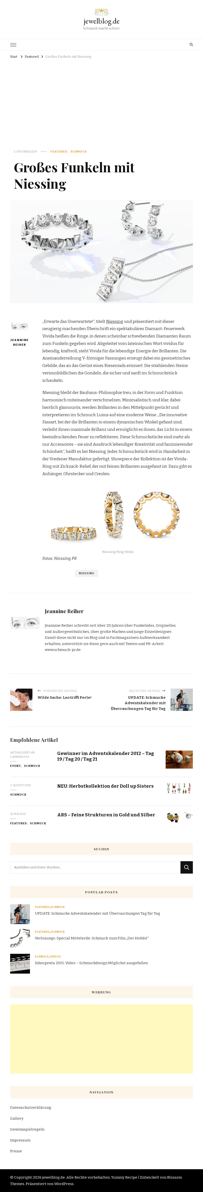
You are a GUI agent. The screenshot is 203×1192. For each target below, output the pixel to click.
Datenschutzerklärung (30, 1107)
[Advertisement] (101, 97)
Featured (59, 151)
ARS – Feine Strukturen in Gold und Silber (106, 815)
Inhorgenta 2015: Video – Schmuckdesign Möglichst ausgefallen (91, 963)
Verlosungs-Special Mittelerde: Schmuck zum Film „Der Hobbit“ (92, 938)
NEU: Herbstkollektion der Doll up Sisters (105, 786)
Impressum (20, 1140)
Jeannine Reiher (19, 342)
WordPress (64, 1184)
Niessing (114, 321)
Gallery (17, 1118)
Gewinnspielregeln (27, 1129)
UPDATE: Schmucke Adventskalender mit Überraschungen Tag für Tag (97, 913)
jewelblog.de (102, 21)
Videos (55, 956)
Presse (16, 1151)
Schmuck (79, 151)
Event (15, 766)
